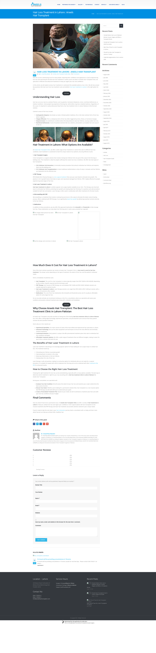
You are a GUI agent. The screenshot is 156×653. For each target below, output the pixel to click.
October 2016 (107, 134)
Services (103, 4)
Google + (44, 424)
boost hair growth (72, 199)
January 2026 (107, 96)
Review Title (38, 485)
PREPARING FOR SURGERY (68, 4)
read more (40, 565)
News (69, 74)
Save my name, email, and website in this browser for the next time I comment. (57, 522)
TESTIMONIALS (89, 4)
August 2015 (106, 143)
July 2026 (106, 77)
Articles (54, 74)
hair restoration (60, 410)
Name (37, 498)
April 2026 (106, 87)
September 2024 (107, 118)
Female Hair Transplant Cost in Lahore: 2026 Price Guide (99, 593)
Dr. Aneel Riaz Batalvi (45, 74)
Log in (105, 174)
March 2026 (106, 90)
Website (37, 513)
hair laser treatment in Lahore (78, 87)
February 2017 (107, 130)
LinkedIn (40, 424)
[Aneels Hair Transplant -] (36, 4)
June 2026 (106, 81)
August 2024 (106, 121)
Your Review (38, 492)
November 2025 (107, 102)
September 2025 (107, 109)
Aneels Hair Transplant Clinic (42, 150)
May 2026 (106, 84)
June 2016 (106, 140)
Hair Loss (106, 155)
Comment (38, 525)
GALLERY (80, 4)
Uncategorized (107, 165)
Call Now (66, 93)
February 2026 (107, 93)
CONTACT (97, 4)
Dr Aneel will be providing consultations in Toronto (54, 559)
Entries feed (106, 177)
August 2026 (106, 74)
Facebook (34, 424)
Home (58, 4)
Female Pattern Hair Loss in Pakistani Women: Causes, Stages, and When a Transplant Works (113, 37)
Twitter (37, 424)
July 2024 (106, 124)
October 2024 (107, 115)
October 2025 (107, 105)
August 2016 (106, 137)
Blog (123, 4)
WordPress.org (107, 183)
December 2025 (107, 99)
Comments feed (107, 180)
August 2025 (106, 112)
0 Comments (76, 74)
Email (47, 424)
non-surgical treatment (60, 177)
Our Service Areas (114, 4)
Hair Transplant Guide (62, 74)
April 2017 (106, 127)
